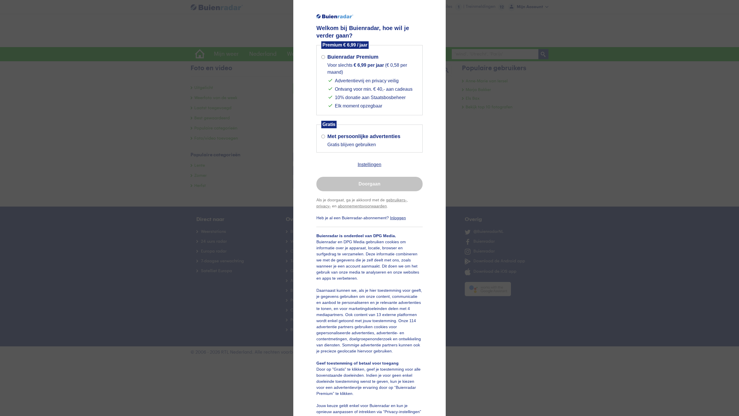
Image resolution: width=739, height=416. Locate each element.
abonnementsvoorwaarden (362, 206)
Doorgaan (369, 183)
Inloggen (398, 218)
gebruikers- (396, 200)
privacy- (323, 206)
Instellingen (369, 164)
